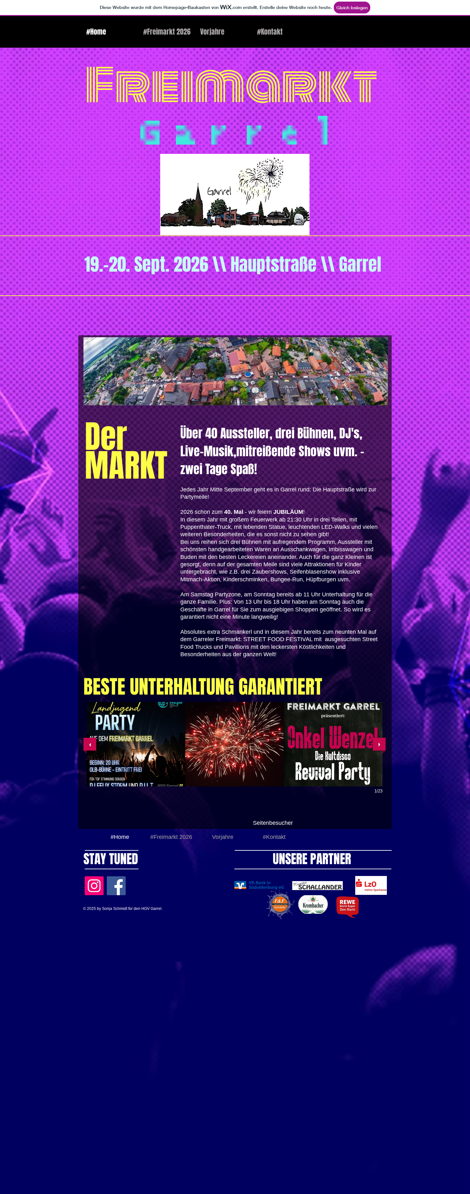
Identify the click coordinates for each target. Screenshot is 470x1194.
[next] (379, 744)
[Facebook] (116, 885)
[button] (136, 744)
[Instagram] (94, 885)
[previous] (89, 744)
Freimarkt (231, 86)
